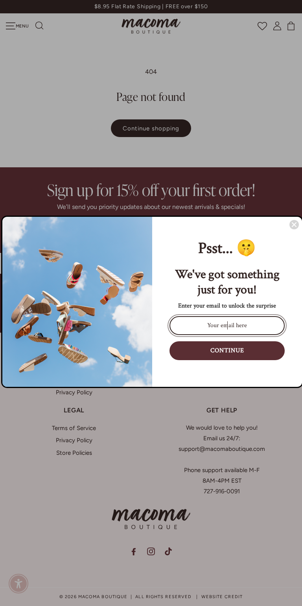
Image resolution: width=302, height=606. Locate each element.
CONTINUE (227, 350)
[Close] (294, 224)
